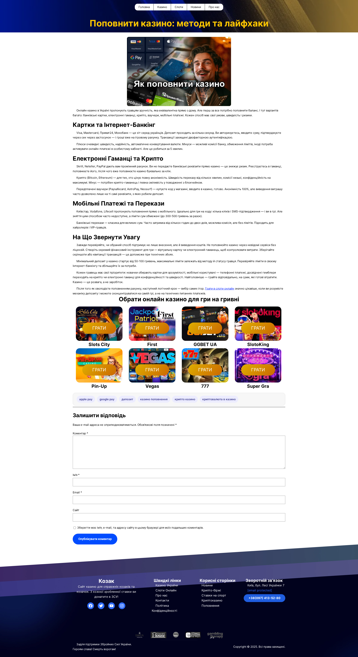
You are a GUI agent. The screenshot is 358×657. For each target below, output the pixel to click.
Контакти (162, 600)
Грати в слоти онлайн (219, 288)
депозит (127, 399)
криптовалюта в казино (219, 399)
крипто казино (185, 399)
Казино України (167, 585)
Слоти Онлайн (166, 590)
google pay (107, 399)
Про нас (161, 595)
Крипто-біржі (211, 590)
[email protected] (259, 590)
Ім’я (76, 475)
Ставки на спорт (214, 595)
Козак (106, 581)
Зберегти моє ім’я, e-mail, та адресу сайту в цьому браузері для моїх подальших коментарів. (140, 527)
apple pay (85, 399)
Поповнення (210, 605)
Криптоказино (212, 600)
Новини (207, 585)
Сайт (76, 510)
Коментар (80, 433)
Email (77, 492)
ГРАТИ (99, 328)
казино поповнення (154, 399)
